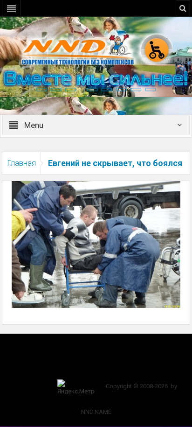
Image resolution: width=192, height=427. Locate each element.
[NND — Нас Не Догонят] (96, 48)
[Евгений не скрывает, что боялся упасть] (96, 244)
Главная (21, 163)
